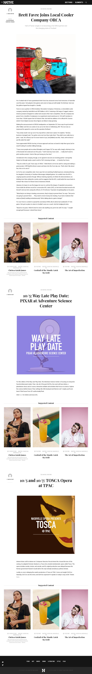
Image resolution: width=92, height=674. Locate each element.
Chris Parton (11, 13)
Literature (51, 661)
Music (38, 661)
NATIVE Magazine (33, 670)
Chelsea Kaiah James (17, 270)
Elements (79, 2)
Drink (44, 661)
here (21, 395)
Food (28, 661)
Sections (68, 2)
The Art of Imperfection (75, 270)
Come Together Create (66, 670)
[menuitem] (69, 2)
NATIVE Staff (11, 294)
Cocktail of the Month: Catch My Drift (46, 271)
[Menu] (2, 2)
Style (59, 661)
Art (33, 661)
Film (64, 661)
